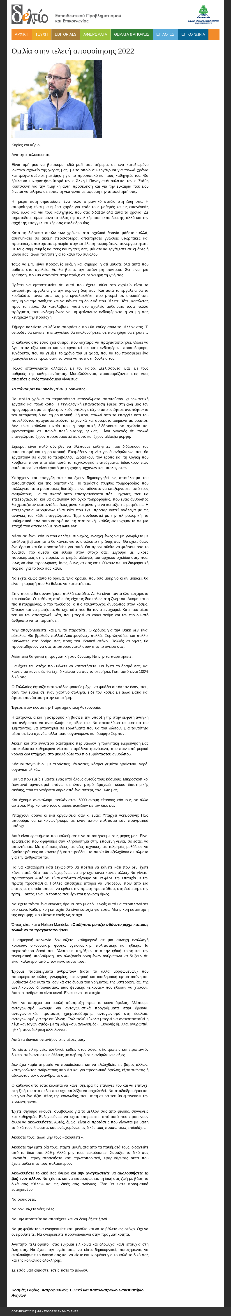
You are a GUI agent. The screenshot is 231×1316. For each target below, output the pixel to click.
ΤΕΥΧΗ (41, 34)
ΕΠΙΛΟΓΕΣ (165, 34)
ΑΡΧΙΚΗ (21, 34)
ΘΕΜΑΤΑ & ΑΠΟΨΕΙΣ (131, 34)
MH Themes (70, 1311)
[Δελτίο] (115, 15)
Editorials (65, 34)
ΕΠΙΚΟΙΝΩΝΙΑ (193, 34)
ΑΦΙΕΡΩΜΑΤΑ (95, 34)
